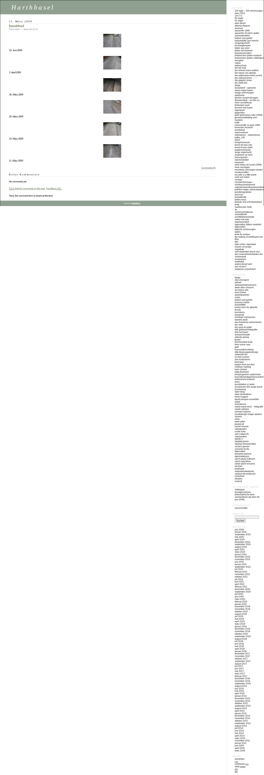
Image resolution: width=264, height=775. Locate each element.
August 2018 (241, 639)
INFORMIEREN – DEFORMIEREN (247, 135)
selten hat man (242, 219)
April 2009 (240, 748)
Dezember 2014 (242, 716)
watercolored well (243, 264)
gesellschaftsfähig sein (246, 117)
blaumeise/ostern (243, 53)
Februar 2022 (241, 571)
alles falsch (240, 23)
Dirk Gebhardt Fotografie (246, 329)
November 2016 (242, 681)
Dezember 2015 (242, 698)
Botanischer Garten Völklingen (249, 58)
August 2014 (241, 726)
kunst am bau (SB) (243, 145)
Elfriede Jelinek (242, 337)
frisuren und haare (244, 107)
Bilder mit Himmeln (244, 50)
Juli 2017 (239, 666)
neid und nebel (242, 177)
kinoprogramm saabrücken (248, 374)
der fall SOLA (240, 68)
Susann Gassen (242, 446)
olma (237, 419)
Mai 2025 (239, 537)
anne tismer (240, 292)
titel (236, 242)
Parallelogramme (243, 192)
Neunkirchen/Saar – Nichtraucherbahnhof (245, 183)
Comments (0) (208, 167)
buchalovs (240, 312)
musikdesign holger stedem (248, 414)
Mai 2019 (239, 619)
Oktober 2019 (241, 611)
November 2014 (242, 718)
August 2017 (241, 663)
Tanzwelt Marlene (243, 454)
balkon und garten (244, 38)
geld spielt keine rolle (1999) (249, 115)
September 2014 (243, 723)
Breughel (239, 60)
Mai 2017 (239, 671)
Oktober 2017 (241, 658)
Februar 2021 (241, 586)
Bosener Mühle (242, 302)
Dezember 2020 (242, 589)
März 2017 (240, 673)
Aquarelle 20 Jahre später (247, 33)
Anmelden (240, 759)
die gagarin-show (243, 80)
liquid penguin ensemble (247, 399)
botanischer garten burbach (248, 55)
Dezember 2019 (242, 606)
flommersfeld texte (244, 342)
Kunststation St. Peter (245, 384)
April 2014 (240, 735)
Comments (242, 764)
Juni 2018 (239, 644)
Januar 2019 (241, 626)
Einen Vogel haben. (244, 90)
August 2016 (241, 686)
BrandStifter (240, 305)
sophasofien (241, 436)
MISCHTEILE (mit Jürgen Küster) (249, 170)
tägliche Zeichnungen (245, 229)
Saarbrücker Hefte (243, 207)
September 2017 (243, 661)
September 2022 (243, 567)
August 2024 (241, 547)
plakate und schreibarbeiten (248, 202)
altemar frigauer (242, 25)
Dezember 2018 (242, 629)
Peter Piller (240, 421)
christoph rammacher (245, 317)
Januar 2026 (241, 532)
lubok (237, 402)
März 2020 (240, 599)
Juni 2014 (239, 730)
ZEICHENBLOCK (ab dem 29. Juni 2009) (247, 498)
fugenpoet (240, 110)
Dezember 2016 (242, 678)
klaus (237, 140)
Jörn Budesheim (242, 359)
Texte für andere (242, 234)
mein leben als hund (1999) (248, 164)
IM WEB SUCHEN (242, 357)
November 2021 (242, 574)
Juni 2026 (239, 529)
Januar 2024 (241, 554)
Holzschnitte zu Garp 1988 (247, 125)
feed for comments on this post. (27, 188)
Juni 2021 (239, 581)
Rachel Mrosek (242, 426)
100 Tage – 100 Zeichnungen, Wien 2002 (249, 12)
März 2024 (240, 552)
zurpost (238, 481)
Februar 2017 (241, 676)
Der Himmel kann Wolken (247, 70)
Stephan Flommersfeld (245, 444)
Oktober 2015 (241, 703)
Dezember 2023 (242, 557)
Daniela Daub (241, 319)
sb (236, 209)
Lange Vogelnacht (243, 152)
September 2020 (243, 591)
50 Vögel (239, 18)
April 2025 (240, 539)
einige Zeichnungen (244, 92)
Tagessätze (240, 451)
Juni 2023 (239, 562)
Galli (237, 347)
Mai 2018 (239, 646)
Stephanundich (242, 222)
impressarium (241, 132)
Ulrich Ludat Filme (243, 461)
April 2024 (240, 549)
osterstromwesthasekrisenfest (249, 187)
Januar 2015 (241, 713)
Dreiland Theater (242, 334)
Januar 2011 (240, 743)
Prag (237, 204)
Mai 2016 (239, 691)
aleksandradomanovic (245, 285)
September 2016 (243, 683)
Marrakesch (240, 404)
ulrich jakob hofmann (245, 459)
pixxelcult (239, 424)
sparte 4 (239, 439)
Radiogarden (241, 429)
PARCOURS (239, 194)
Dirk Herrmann (241, 332)
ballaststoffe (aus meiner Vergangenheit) (247, 41)
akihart (238, 282)
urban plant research (245, 463)
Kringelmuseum (242, 142)
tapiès (238, 232)
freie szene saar (242, 344)
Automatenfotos (242, 35)
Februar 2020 (241, 601)
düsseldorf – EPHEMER (245, 88)
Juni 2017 (239, 668)
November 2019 (242, 609)
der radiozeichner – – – (246, 78)
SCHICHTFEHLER (241, 214)
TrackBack (54, 188)
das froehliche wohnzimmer (248, 322)
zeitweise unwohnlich (245, 269)
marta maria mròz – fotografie (249, 406)
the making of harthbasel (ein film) (249, 238)
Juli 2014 (239, 728)
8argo (237, 277)
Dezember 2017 (242, 653)
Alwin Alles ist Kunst (244, 287)
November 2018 (242, 631)
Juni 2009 (239, 745)
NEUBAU (238, 179)
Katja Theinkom (242, 372)
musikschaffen (242, 172)
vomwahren (240, 259)
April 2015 (240, 711)
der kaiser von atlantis (245, 73)
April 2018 (240, 649)
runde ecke (240, 431)
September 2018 (243, 636)
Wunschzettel (241, 508)
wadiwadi (239, 469)
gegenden (240, 112)
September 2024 (243, 544)
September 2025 (243, 534)
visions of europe (243, 247)
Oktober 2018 (241, 634)
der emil (239, 325)
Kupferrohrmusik (243, 150)
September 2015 (243, 706)
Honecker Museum (244, 127)
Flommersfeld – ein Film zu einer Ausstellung (247, 101)
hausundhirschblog (244, 349)
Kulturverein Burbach (245, 379)
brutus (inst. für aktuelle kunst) (246, 308)
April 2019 (240, 621)
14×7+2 (238, 16)
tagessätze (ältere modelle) (248, 224)
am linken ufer (242, 290)
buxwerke (239, 315)
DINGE (237, 85)
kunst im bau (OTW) (244, 147)
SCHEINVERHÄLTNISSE (244, 212)
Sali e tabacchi (242, 434)
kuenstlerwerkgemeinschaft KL (249, 377)
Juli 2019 (239, 616)
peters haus (240, 199)
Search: (238, 513)
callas (237, 63)
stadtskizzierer (242, 441)
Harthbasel (33, 7)
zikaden (238, 478)
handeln (239, 120)
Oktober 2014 (241, 721)
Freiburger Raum (242, 105)
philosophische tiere (244, 494)
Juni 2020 (239, 596)
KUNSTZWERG (240, 389)
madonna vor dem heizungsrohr (244, 156)
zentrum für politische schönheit (245, 475)
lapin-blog (240, 391)
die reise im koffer (243, 327)
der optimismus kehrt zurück (248, 75)
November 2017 (242, 656)
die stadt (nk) (241, 83)
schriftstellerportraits (244, 217)
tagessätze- (240, 227)
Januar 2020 (241, 604)
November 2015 (242, 701)
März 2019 (240, 624)
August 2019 (241, 614)
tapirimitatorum (242, 456)
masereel (239, 162)
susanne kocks (242, 449)
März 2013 (240, 738)
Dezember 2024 (242, 542)
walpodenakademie (244, 471)
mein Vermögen (242, 167)
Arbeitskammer (242, 295)
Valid (240, 766)
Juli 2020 (239, 594)
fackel (237, 339)
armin (237, 297)
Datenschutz (241, 65)
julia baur (239, 362)
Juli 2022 (239, 569)
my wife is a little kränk (245, 175)
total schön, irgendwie (245, 244)
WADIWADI (239, 261)
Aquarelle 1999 (242, 30)
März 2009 (240, 750)
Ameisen (239, 28)
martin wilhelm (242, 409)
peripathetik (240, 197)
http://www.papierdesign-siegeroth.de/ (247, 353)
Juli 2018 (239, 641)
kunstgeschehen (243, 492)
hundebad (16, 26)
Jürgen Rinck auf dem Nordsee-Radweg (245, 365)
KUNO (237, 382)
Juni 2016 (239, 688)
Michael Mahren (243, 411)
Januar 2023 (241, 564)
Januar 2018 (241, 651)
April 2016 (240, 693)
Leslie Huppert (241, 397)
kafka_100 (240, 137)
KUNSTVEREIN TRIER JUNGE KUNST (248, 387)
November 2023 (242, 559)
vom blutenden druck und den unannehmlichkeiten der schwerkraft (249, 254)
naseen (238, 416)
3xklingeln (240, 489)
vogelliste (239, 249)
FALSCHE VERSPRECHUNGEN (246, 97)
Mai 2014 (239, 733)
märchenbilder (242, 160)
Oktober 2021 (241, 577)
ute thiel (238, 466)
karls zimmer (241, 369)
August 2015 (241, 708)
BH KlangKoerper (243, 45)
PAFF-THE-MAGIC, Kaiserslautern (249, 189)
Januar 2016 (241, 696)
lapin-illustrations (243, 394)
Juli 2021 (239, 579)
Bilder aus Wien (242, 48)
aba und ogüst (242, 280)
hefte (237, 122)
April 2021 (240, 584)
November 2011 (242, 740)
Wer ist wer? (240, 266)
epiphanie (240, 95)
